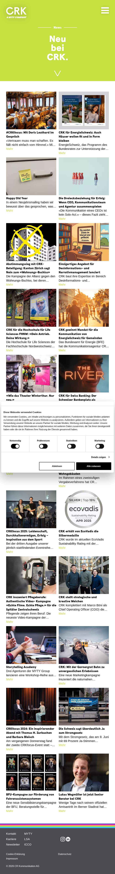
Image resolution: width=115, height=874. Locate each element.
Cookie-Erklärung (15, 854)
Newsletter (13, 844)
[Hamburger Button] (105, 9)
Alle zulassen (94, 466)
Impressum (12, 858)
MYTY (28, 833)
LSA (27, 839)
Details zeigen (98, 457)
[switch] (43, 446)
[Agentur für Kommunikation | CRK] (16, 12)
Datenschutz (64, 854)
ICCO (27, 844)
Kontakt (11, 833)
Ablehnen (57, 466)
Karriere (11, 839)
